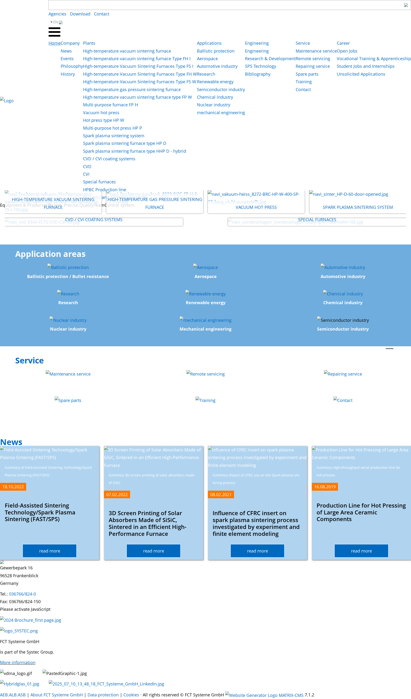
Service (303, 43)
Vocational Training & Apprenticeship (374, 58)
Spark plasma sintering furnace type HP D (124, 143)
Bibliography (257, 74)
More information (17, 662)
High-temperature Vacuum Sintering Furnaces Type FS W (139, 81)
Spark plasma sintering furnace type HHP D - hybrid (134, 151)
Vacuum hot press (101, 112)
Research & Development (270, 58)
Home (55, 43)
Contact (101, 14)
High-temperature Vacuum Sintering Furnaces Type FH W (140, 74)
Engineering (257, 43)
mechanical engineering (221, 112)
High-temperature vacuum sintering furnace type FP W (137, 97)
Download (80, 14)
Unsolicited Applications (361, 74)
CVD (87, 166)
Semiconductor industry (221, 89)
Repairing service (313, 66)
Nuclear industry (213, 105)
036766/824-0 (22, 594)
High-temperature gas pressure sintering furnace (132, 89)
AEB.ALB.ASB (13, 695)
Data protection (103, 695)
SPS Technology (260, 66)
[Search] (406, 5)
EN (56, 22)
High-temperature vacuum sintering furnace (127, 51)
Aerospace (207, 58)
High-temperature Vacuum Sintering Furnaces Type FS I (138, 66)
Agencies (57, 14)
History (68, 74)
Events (67, 58)
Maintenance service (316, 51)
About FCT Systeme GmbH (56, 695)
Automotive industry (217, 66)
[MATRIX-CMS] (264, 695)
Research (206, 74)
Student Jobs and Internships (366, 66)
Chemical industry (215, 97)
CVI (86, 174)
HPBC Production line (104, 189)
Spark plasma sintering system (113, 135)
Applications (209, 43)
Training (304, 81)
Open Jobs (347, 51)
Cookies (131, 695)
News (66, 51)
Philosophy (72, 66)
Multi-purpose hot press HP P (112, 128)
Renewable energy (215, 81)
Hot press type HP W (103, 120)
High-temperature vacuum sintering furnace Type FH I (137, 58)
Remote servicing (313, 58)
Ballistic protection (216, 51)
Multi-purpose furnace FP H (110, 105)
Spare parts (307, 74)
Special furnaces (99, 182)
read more (49, 551)
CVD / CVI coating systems (109, 158)
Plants (89, 43)
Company (70, 43)
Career (343, 43)
